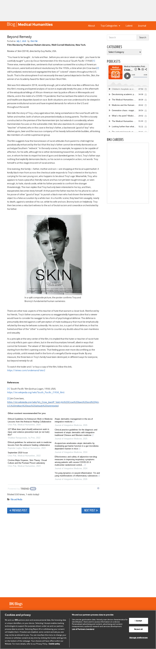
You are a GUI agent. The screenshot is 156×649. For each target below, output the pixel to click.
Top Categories (109, 25)
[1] (93, 61)
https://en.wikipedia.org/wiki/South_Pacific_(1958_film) (35, 392)
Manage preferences (138, 638)
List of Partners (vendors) (83, 629)
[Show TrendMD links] (98, 488)
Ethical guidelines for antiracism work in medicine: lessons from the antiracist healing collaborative (30, 443)
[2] (97, 68)
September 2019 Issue (18, 452)
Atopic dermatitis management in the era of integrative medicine (74, 420)
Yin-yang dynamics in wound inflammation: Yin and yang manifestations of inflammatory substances (77, 474)
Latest (129, 25)
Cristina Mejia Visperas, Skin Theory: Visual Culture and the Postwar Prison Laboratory (27, 461)
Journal (142, 25)
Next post (89, 510)
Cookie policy (54, 644)
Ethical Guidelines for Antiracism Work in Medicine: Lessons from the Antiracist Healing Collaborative (30, 420)
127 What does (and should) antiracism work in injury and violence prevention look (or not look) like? (28, 432)
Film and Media (16, 499)
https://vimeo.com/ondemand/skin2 (26, 370)
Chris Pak (33, 41)
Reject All (138, 629)
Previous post (19, 510)
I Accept (138, 621)
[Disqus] (53, 554)
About (91, 25)
